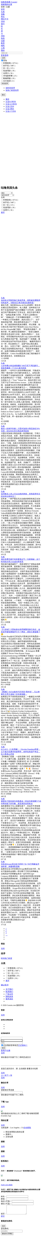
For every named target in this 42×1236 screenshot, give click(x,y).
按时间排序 (10, 88)
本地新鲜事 (10, 76)
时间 (3, 958)
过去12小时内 (11, 104)
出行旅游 (8, 81)
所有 (5, 61)
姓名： (4, 1196)
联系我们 (9, 992)
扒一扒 (8, 68)
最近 (7, 99)
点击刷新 (22, 1069)
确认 (3, 985)
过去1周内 (10, 109)
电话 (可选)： (6, 1201)
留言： (4, 1214)
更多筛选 (4, 55)
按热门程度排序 (12, 90)
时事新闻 (10, 63)
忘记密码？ (23, 1045)
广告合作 (9, 994)
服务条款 (9, 999)
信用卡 (8, 73)
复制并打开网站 (7, 1234)
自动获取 (27, 1128)
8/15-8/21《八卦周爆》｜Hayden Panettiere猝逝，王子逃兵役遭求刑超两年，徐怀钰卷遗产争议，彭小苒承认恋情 (20, 751)
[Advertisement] (21, 234)
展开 (3, 212)
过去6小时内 (11, 102)
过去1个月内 (11, 111)
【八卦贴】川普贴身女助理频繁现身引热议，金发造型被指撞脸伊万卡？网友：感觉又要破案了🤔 (20, 631)
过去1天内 (10, 106)
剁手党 (9, 66)
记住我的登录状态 (10, 1045)
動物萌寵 (9, 78)
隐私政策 (9, 996)
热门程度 (8, 958)
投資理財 (9, 71)
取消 (6, 985)
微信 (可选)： (6, 1204)
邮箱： (4, 1199)
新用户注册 (5, 1050)
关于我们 (9, 989)
